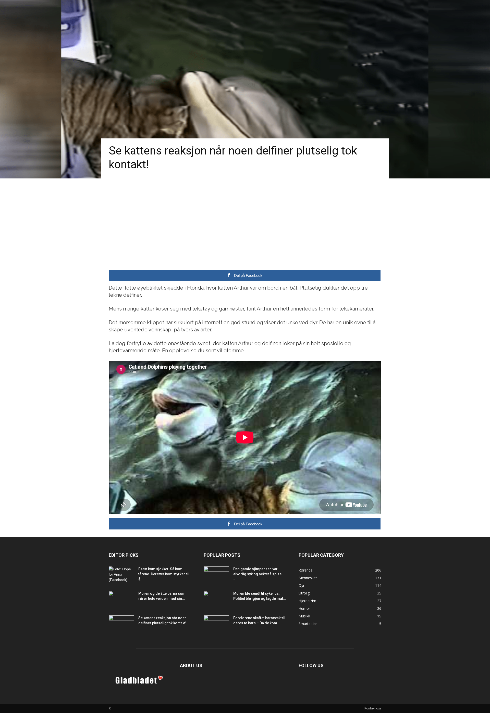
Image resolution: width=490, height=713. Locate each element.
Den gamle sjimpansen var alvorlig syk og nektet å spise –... (257, 574)
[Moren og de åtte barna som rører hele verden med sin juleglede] (121, 600)
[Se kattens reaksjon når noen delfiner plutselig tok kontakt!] (121, 624)
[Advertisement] (245, 216)
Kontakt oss (372, 708)
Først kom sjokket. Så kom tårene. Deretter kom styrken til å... (163, 574)
